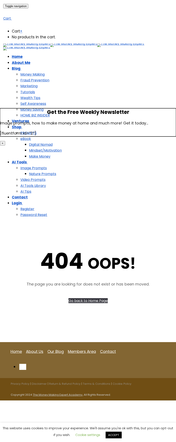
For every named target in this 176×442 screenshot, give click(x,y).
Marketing (29, 86)
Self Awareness (33, 103)
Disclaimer (39, 384)
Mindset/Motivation (45, 150)
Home (17, 56)
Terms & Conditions (96, 384)
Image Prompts (33, 168)
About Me (21, 62)
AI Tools (19, 162)
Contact (20, 197)
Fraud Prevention (34, 80)
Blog (16, 68)
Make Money (39, 156)
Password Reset (33, 214)
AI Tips (25, 191)
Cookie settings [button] (87, 435)
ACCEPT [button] (113, 435)
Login (17, 203)
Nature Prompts (42, 173)
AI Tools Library (33, 185)
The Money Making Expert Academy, (58, 395)
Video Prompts (33, 179)
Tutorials (27, 92)
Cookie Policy (122, 384)
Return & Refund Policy (64, 384)
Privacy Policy (20, 384)
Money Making (32, 74)
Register (27, 208)
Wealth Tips (30, 97)
